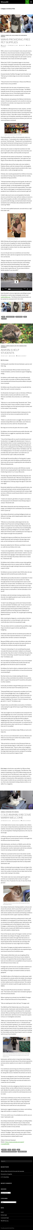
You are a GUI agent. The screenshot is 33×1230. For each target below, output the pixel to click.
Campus (8, 345)
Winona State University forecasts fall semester (12, 1171)
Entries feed (4, 1215)
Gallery (4, 45)
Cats (9, 1149)
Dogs (3, 316)
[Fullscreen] (30, 289)
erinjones (12, 355)
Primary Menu (31, 2)
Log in (2, 1212)
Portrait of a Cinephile (6, 1174)
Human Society (10, 316)
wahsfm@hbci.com (5, 297)
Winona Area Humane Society (9, 1151)
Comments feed (5, 1218)
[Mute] (27, 289)
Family (7, 35)
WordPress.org (4, 1220)
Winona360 (4, 2)
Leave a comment (21, 355)
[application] (16, 282)
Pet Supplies (19, 316)
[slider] (15, 289)
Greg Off (22, 45)
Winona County (22, 1151)
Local (13, 35)
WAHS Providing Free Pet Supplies (15, 41)
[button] (16, 281)
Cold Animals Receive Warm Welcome (16, 816)
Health (12, 345)
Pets (20, 35)
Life (10, 35)
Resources (24, 35)
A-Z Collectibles (5, 1177)
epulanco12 (16, 820)
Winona (3, 36)
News (16, 35)
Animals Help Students (10, 351)
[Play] (3, 289)
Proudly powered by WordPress (7, 1228)
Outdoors (8, 812)
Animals (3, 35)
